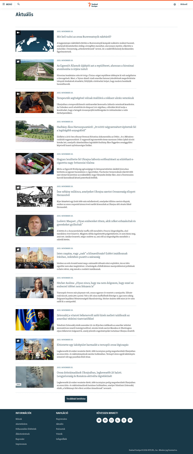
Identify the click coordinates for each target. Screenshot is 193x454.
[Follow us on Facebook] (105, 420)
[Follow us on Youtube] (98, 420)
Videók (59, 434)
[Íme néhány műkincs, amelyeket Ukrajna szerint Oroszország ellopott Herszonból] (35, 196)
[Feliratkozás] (130, 420)
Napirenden (61, 419)
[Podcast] (123, 420)
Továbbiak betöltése (75, 399)
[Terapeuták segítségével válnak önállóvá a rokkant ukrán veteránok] (35, 102)
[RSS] (117, 420)
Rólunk (19, 419)
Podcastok (60, 429)
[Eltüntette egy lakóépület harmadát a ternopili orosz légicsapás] (35, 349)
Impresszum (21, 444)
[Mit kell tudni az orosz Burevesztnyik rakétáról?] (35, 41)
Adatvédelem (21, 424)
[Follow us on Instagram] (111, 420)
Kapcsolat (20, 439)
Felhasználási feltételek (26, 429)
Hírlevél (183, 4)
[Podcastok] (175, 4)
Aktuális (59, 424)
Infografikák (61, 439)
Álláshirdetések (23, 434)
